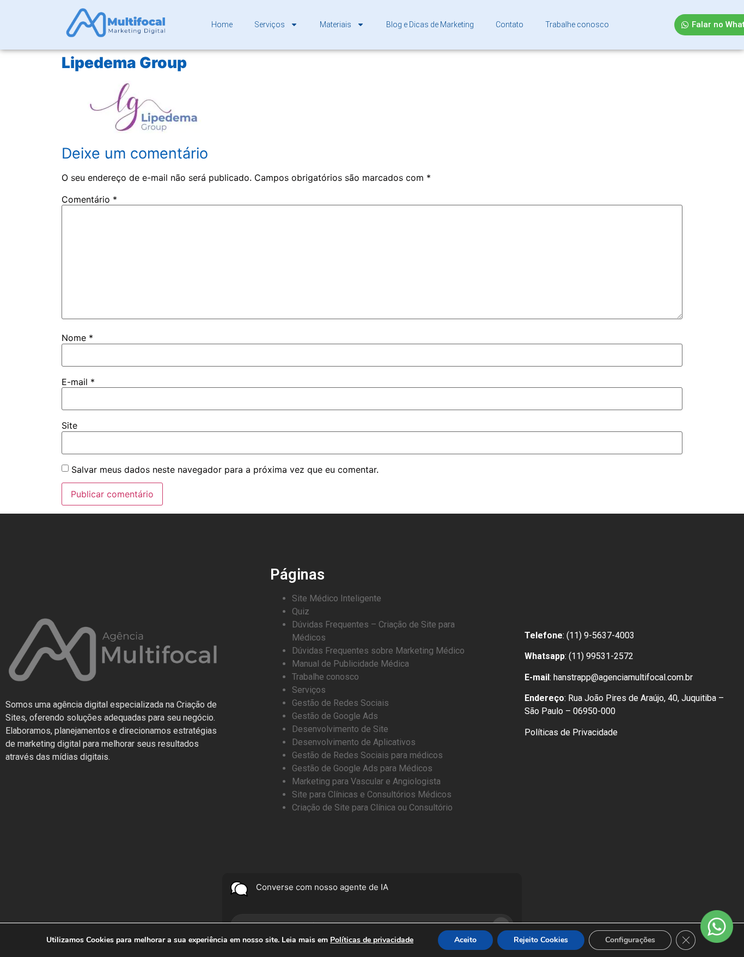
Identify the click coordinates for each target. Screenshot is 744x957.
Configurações (630, 940)
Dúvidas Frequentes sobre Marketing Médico (378, 650)
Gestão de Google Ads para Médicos (362, 768)
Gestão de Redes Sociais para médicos (367, 755)
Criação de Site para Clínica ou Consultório (372, 807)
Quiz (300, 611)
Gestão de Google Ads (335, 716)
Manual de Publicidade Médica (350, 664)
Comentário (89, 199)
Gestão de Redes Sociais (340, 703)
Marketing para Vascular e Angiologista (366, 781)
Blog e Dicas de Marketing (430, 24)
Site (69, 425)
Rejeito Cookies (541, 940)
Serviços (269, 24)
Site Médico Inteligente (336, 598)
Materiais (335, 24)
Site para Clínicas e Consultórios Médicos (372, 794)
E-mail (78, 381)
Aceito (465, 940)
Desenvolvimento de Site (340, 729)
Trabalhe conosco (577, 24)
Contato (509, 24)
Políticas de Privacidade (571, 732)
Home (222, 24)
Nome (77, 337)
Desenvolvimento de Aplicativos (354, 742)
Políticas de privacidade (371, 940)
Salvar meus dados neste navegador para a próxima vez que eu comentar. (225, 469)
